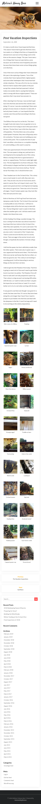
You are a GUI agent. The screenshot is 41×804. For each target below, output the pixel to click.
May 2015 (7, 751)
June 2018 (7, 658)
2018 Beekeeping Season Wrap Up (15, 608)
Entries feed (8, 777)
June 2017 (7, 688)
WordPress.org (9, 783)
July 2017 (7, 685)
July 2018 (7, 655)
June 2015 (7, 748)
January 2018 (8, 673)
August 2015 (8, 742)
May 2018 (7, 661)
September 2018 (9, 649)
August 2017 (8, 682)
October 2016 (8, 700)
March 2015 (8, 757)
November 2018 (9, 643)
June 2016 (7, 712)
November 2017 (9, 676)
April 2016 (7, 718)
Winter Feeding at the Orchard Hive (15, 617)
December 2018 (9, 640)
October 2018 (8, 646)
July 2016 (7, 709)
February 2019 (8, 634)
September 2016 (9, 703)
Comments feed (9, 780)
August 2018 (8, 652)
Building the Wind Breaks (12, 614)
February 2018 (8, 670)
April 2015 (7, 754)
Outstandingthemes (20, 800)
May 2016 (7, 715)
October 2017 (8, 679)
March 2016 (8, 721)
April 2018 (7, 664)
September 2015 (9, 739)
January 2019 (8, 637)
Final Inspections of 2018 (12, 620)
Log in (6, 774)
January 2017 (8, 697)
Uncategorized (8, 766)
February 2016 (8, 724)
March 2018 (8, 667)
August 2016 (8, 706)
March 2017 (8, 694)
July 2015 (7, 745)
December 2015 (9, 730)
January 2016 (8, 727)
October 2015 (8, 736)
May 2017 (7, 691)
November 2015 (9, 733)
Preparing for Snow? (10, 611)
